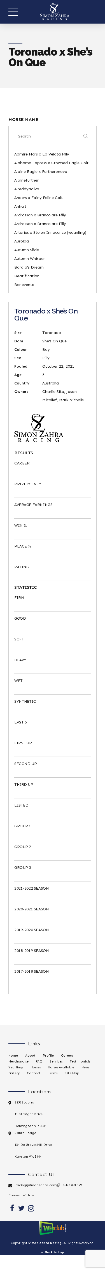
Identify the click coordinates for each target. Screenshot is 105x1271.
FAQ (39, 1061)
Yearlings (15, 1067)
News (85, 1067)
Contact (34, 1073)
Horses (36, 1067)
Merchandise (18, 1061)
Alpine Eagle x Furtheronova (40, 171)
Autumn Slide (26, 250)
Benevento (24, 284)
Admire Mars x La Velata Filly (41, 154)
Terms (52, 1073)
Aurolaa (21, 241)
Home (13, 1055)
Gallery (14, 1073)
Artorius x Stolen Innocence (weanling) (50, 232)
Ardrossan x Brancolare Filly (40, 215)
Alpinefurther (26, 180)
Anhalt (20, 206)
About (30, 1055)
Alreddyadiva (26, 189)
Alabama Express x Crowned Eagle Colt (51, 163)
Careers (67, 1055)
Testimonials (80, 1061)
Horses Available (61, 1067)
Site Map (72, 1073)
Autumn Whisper (29, 258)
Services (56, 1061)
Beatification (26, 276)
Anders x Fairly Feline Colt (38, 197)
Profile (48, 1055)
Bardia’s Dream (29, 267)
